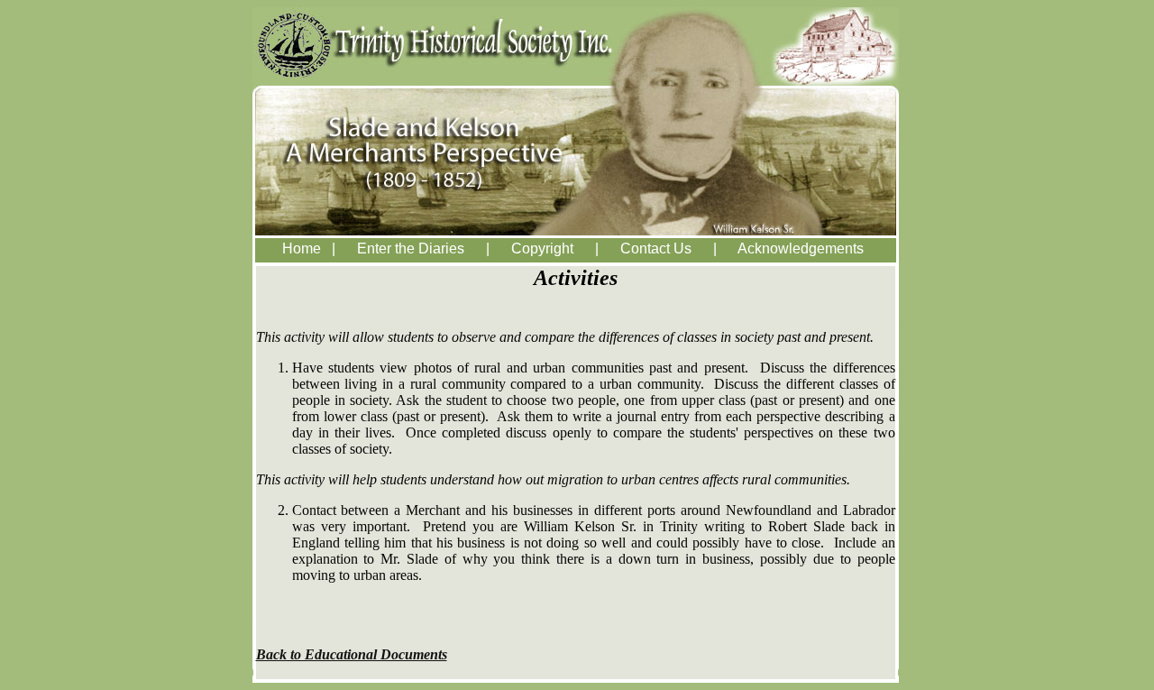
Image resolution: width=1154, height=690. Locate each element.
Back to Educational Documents (351, 654)
